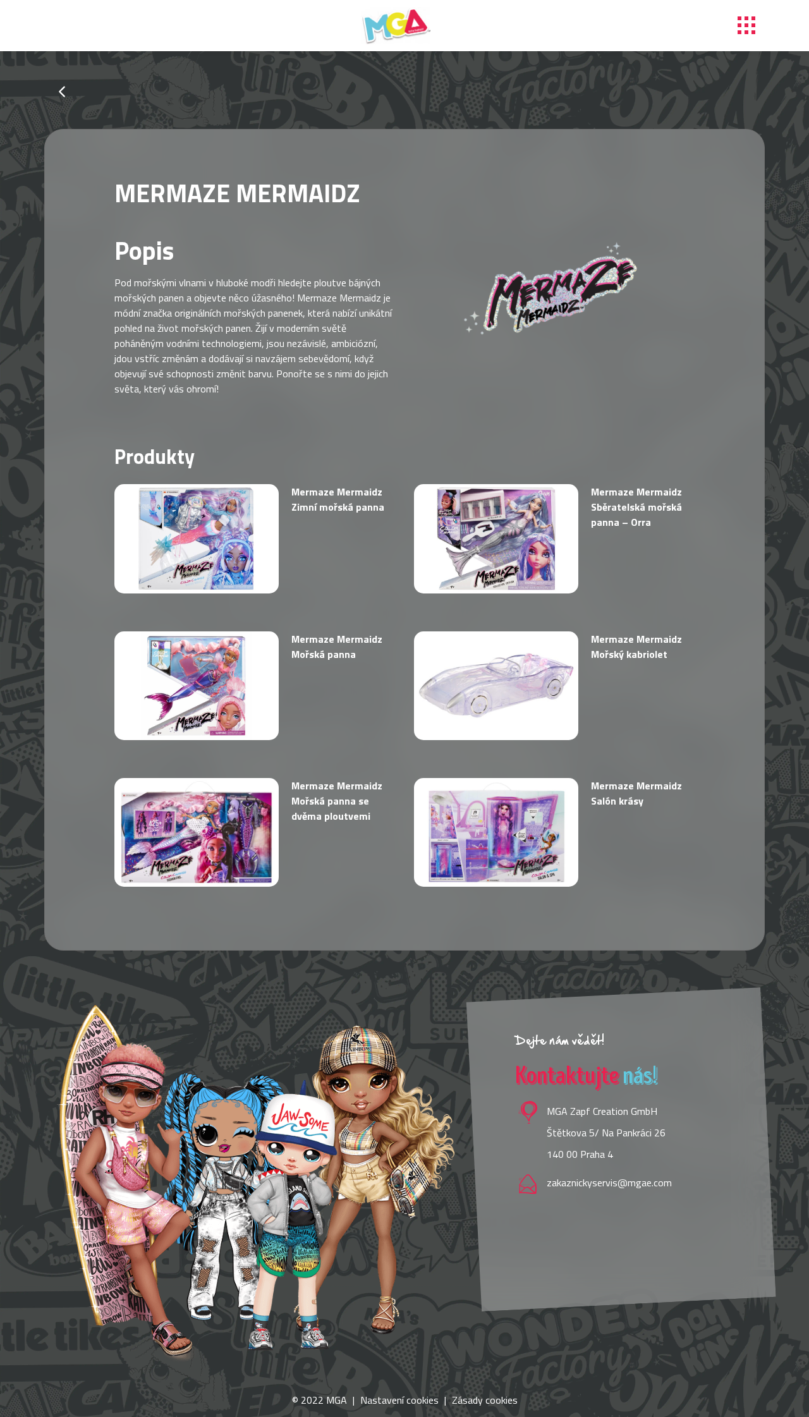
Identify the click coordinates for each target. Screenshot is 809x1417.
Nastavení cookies (399, 1400)
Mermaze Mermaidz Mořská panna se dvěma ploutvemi (336, 801)
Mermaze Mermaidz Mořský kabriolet (636, 646)
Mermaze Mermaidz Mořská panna (336, 646)
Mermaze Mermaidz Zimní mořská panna (337, 499)
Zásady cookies (485, 1400)
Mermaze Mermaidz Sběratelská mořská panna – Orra (636, 507)
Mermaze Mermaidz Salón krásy (636, 793)
